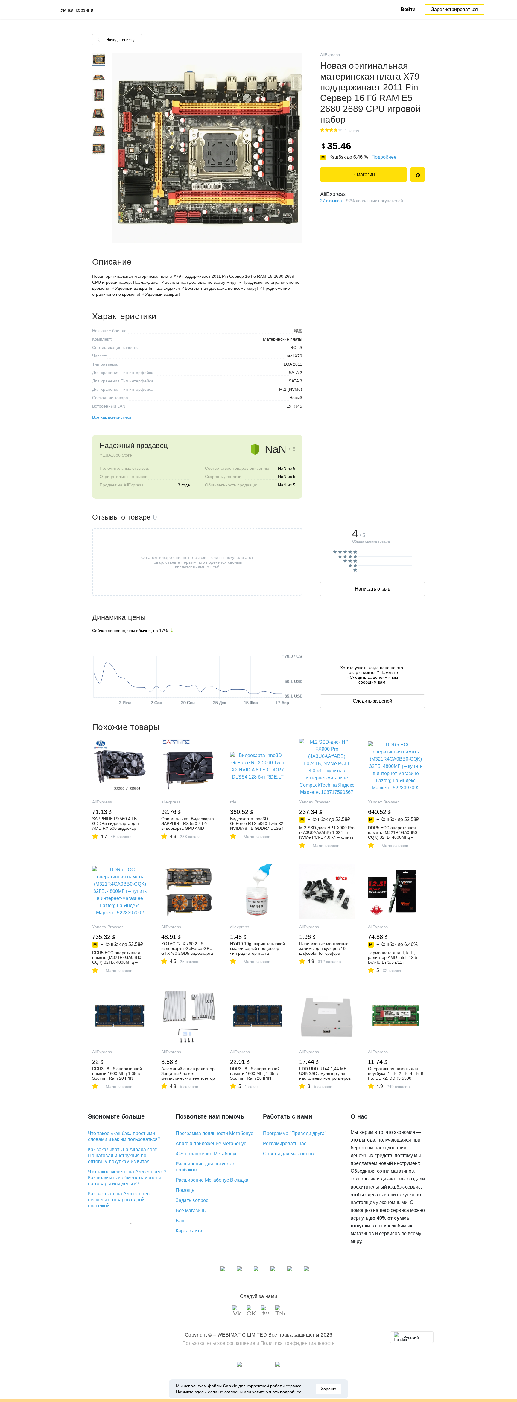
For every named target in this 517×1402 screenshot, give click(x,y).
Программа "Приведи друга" (294, 1133)
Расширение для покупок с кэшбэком (205, 1166)
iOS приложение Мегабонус (207, 1153)
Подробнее (383, 157)
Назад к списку (120, 40)
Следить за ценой (372, 701)
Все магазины (191, 1210)
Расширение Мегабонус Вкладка (212, 1180)
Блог (181, 1220)
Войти (408, 9)
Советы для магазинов (288, 1153)
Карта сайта (189, 1230)
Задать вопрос (192, 1200)
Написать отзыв (372, 588)
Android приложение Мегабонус (211, 1143)
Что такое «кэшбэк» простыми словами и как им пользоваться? (124, 1136)
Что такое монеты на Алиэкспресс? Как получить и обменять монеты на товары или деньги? (127, 1177)
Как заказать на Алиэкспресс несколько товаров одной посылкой (120, 1199)
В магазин (363, 174)
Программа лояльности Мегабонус (214, 1133)
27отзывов (331, 200)
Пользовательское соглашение (219, 1343)
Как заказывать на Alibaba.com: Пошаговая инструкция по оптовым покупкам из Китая (122, 1155)
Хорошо (328, 1388)
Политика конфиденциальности (298, 1343)
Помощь (185, 1190)
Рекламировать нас (284, 1143)
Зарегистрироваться (454, 9)
